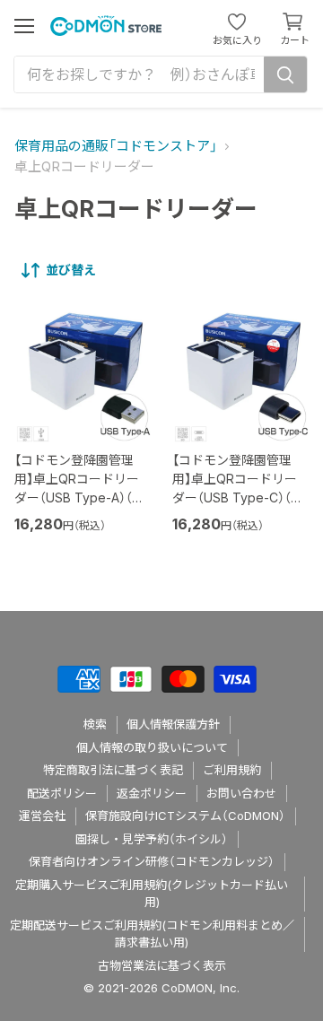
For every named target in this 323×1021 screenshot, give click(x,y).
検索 (95, 724)
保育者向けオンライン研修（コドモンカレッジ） (152, 861)
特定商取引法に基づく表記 (113, 770)
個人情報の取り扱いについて (152, 747)
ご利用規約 (232, 770)
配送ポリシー (62, 793)
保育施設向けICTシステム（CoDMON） (185, 815)
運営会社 (42, 815)
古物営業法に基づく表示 (162, 965)
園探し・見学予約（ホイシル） (151, 839)
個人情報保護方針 (173, 724)
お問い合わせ (241, 793)
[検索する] (285, 74)
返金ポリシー (152, 793)
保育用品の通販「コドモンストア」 (115, 145)
